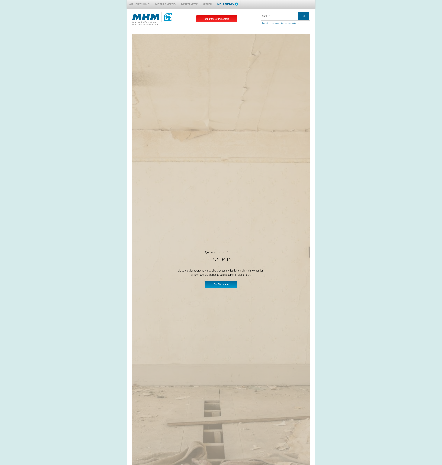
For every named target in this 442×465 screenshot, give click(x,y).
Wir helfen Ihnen (140, 4)
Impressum (274, 23)
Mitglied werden (165, 4)
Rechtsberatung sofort (216, 18)
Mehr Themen (225, 4)
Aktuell (207, 4)
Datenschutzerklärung (290, 23)
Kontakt (265, 23)
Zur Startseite (221, 284)
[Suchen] (303, 16)
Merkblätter (189, 4)
